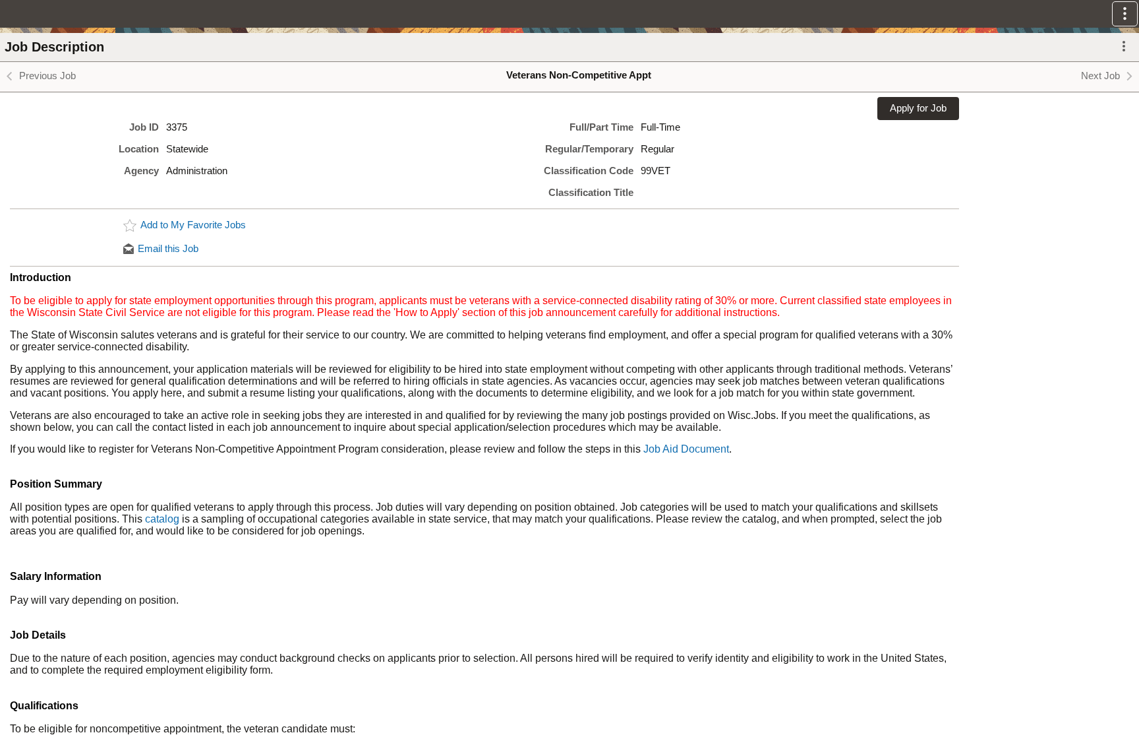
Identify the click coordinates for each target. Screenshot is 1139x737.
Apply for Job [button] (918, 108)
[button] (1124, 14)
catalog (162, 519)
